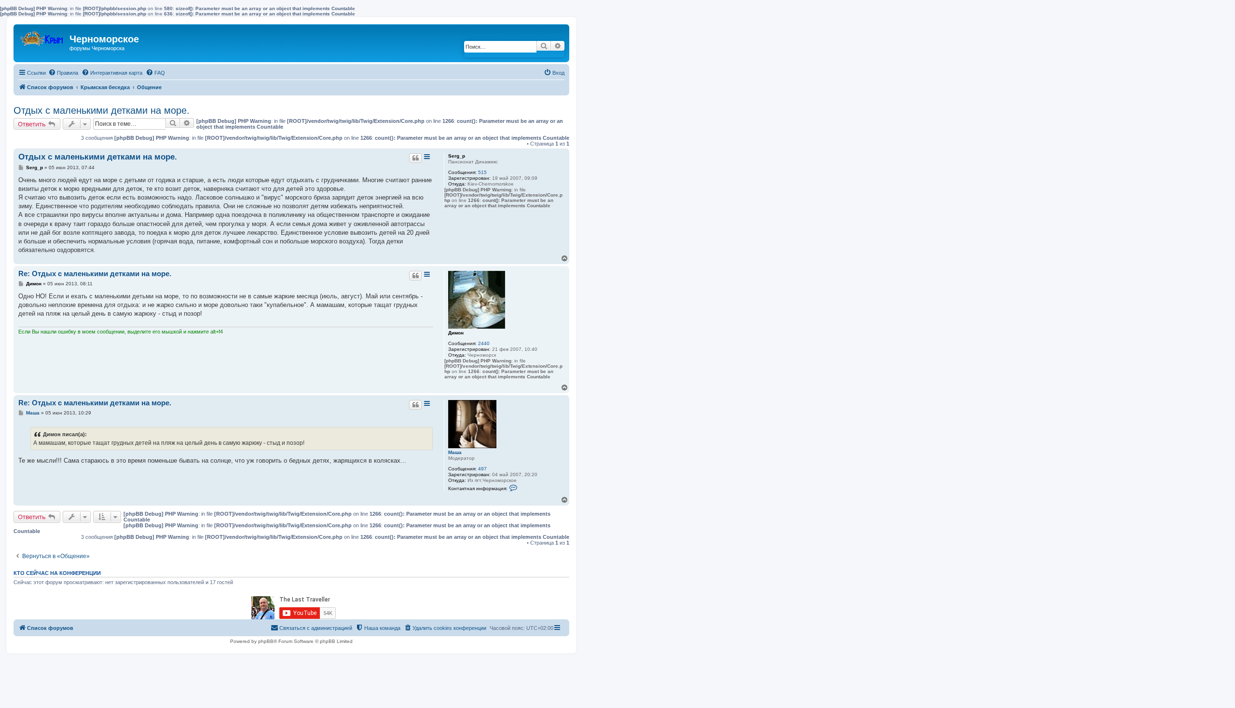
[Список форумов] (42, 36)
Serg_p (456, 156)
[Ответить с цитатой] (415, 158)
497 (482, 468)
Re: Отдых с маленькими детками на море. (94, 273)
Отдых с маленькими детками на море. (102, 110)
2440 (484, 343)
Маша (455, 452)
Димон (456, 332)
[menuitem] (63, 73)
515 (482, 172)
